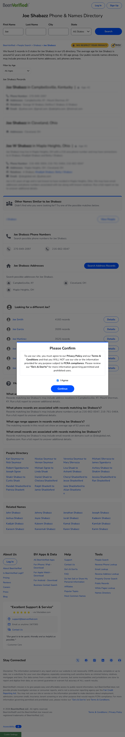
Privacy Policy (74, 356)
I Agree (63, 380)
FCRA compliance (74, 363)
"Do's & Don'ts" (39, 367)
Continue (63, 388)
